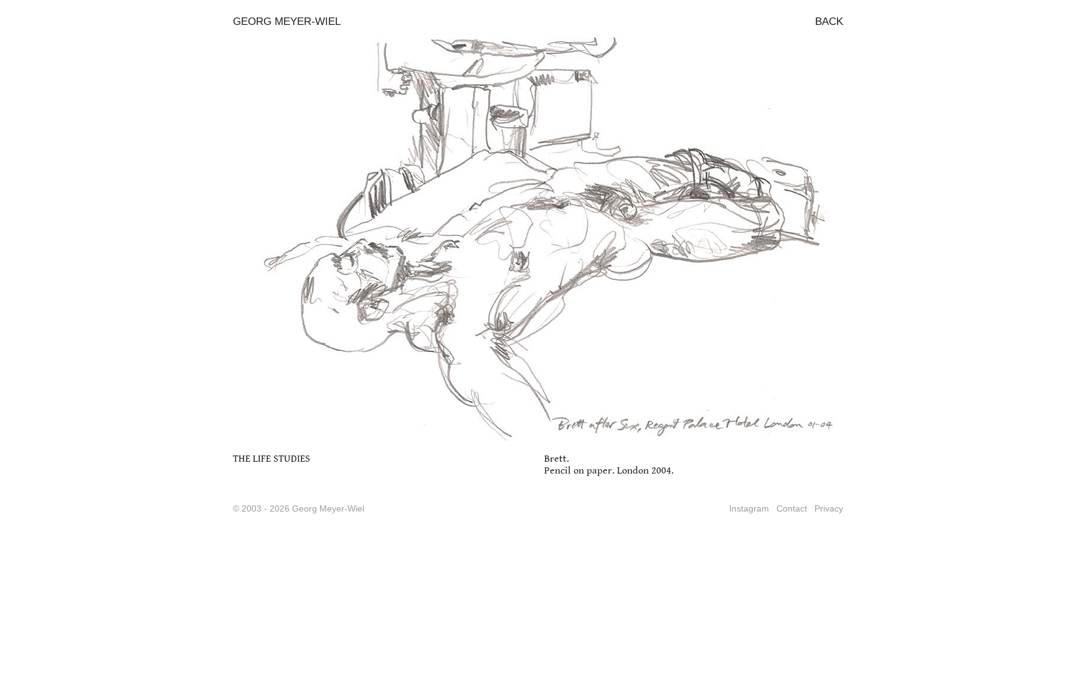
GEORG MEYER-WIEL (287, 21)
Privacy (828, 508)
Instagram (749, 508)
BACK (829, 21)
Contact (791, 508)
